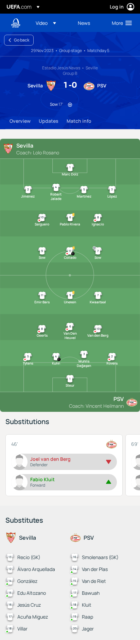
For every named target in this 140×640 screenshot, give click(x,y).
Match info (79, 120)
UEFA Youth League (15, 23)
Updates (48, 120)
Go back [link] (21, 40)
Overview (20, 120)
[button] (45, 23)
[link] (83, 23)
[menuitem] (51, 23)
